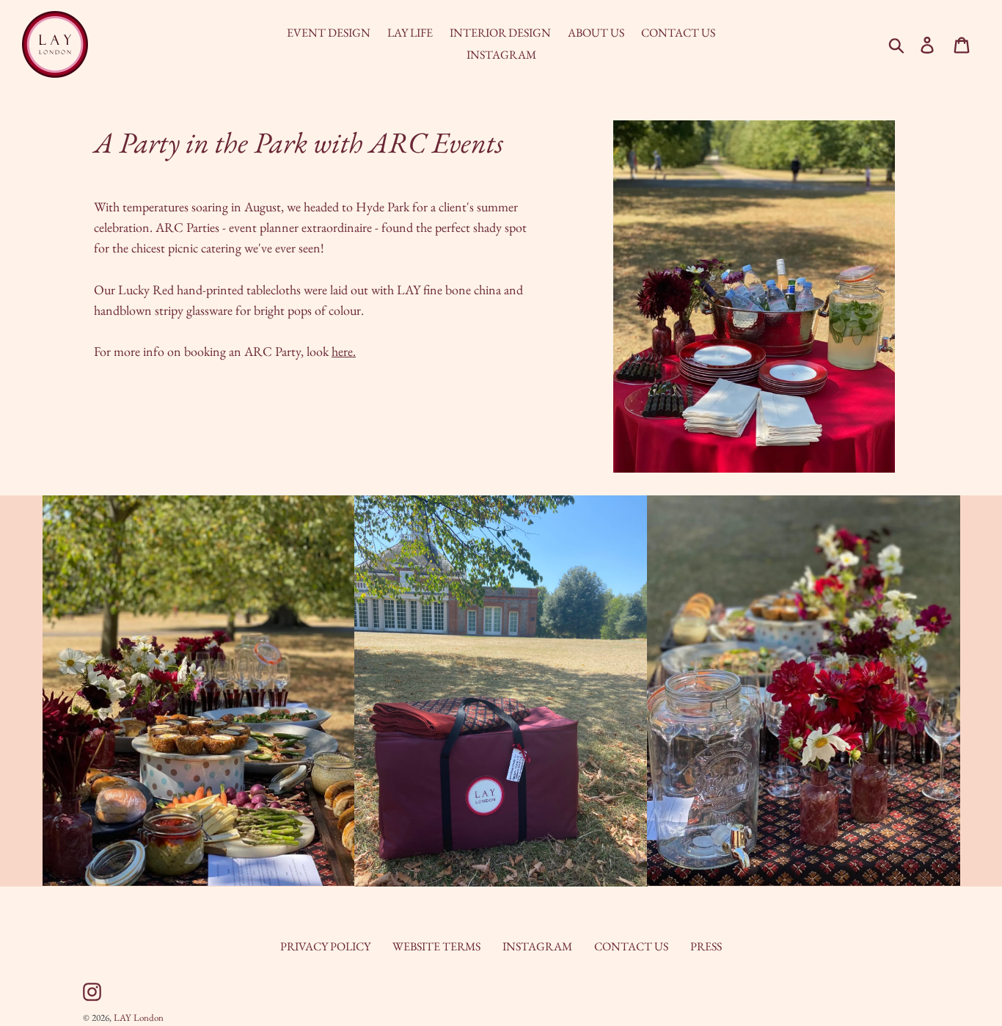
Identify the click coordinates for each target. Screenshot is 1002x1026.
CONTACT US (631, 946)
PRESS (706, 946)
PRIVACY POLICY (325, 946)
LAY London (139, 1017)
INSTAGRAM (537, 946)
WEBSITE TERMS (436, 946)
